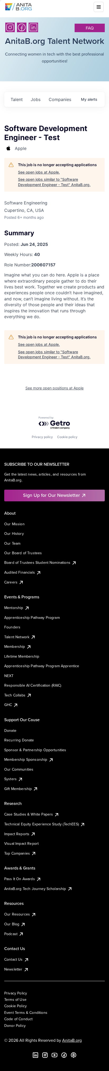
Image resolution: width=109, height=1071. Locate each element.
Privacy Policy (15, 993)
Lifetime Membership (21, 656)
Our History (14, 533)
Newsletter (13, 969)
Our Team (12, 543)
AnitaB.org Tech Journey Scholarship (35, 888)
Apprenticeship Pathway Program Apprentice (41, 666)
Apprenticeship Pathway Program (32, 617)
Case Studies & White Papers (28, 814)
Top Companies (17, 853)
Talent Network (16, 637)
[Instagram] (10, 27)
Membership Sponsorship (25, 759)
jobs (35, 99)
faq (90, 28)
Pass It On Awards (19, 878)
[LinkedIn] (33, 27)
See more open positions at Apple (54, 388)
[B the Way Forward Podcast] (73, 1055)
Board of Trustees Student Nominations (37, 562)
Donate (10, 730)
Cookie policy (67, 437)
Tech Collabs (14, 695)
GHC (8, 704)
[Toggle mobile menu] (99, 7)
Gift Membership (18, 788)
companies (60, 99)
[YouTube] (54, 1055)
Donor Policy (15, 1025)
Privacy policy (42, 437)
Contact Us (13, 959)
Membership (14, 646)
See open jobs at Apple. (39, 172)
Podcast (10, 933)
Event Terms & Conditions (25, 1012)
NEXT (9, 675)
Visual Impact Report (21, 843)
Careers (10, 582)
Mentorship (13, 607)
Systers (10, 779)
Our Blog (11, 924)
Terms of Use (15, 999)
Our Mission (14, 524)
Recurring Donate (19, 740)
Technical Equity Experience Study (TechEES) (41, 824)
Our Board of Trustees (23, 553)
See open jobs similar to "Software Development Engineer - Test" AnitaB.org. (54, 182)
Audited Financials (19, 572)
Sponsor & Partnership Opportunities (35, 750)
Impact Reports (16, 834)
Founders (12, 627)
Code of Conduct (18, 1019)
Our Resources (17, 914)
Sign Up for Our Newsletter (51, 495)
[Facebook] (22, 27)
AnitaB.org (72, 1040)
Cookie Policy (15, 1006)
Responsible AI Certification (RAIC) (32, 685)
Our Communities (18, 769)
